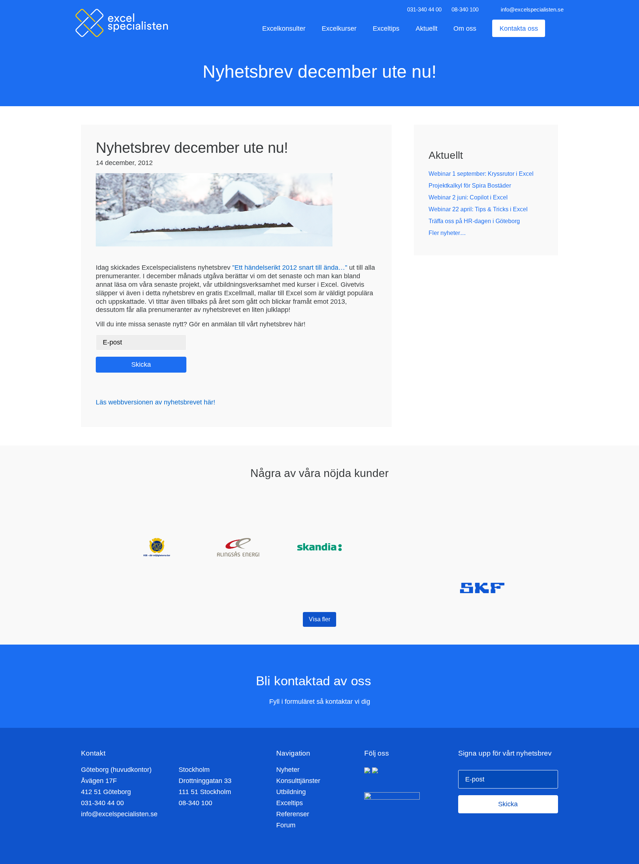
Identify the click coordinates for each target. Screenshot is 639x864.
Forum (285, 825)
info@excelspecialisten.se (532, 9)
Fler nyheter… (447, 233)
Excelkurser (339, 28)
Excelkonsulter (283, 28)
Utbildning (291, 792)
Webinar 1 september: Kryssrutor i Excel (481, 174)
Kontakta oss (519, 28)
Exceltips (386, 28)
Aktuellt (426, 28)
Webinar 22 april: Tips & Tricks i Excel (478, 209)
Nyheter (288, 769)
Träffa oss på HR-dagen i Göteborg (474, 221)
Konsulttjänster (298, 780)
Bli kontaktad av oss (315, 680)
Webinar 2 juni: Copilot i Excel (468, 197)
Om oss (464, 28)
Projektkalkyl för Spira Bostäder (470, 185)
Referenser (292, 814)
